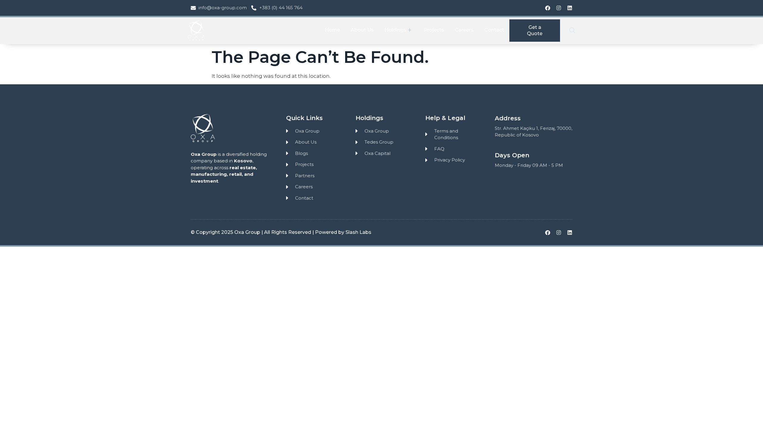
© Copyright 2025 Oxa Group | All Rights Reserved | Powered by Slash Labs (281, 232)
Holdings (395, 30)
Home (332, 30)
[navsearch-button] (572, 31)
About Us (362, 30)
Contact (494, 30)
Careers (464, 30)
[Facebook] (547, 7)
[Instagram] (558, 7)
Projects (434, 30)
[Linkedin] (569, 7)
